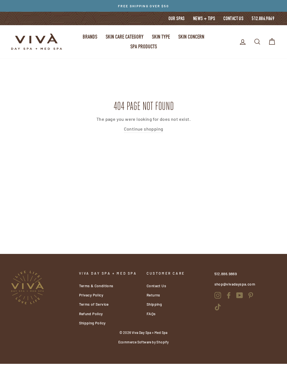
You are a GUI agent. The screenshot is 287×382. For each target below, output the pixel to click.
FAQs (151, 313)
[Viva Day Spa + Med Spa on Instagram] (217, 295)
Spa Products (143, 46)
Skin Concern (191, 37)
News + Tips (204, 18)
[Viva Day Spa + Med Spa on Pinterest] (250, 295)
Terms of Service (94, 304)
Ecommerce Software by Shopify (143, 342)
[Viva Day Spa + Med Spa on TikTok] (217, 306)
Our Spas (176, 18)
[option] (143, 6)
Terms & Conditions (96, 285)
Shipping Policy (92, 322)
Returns (153, 295)
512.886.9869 (263, 18)
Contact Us (233, 18)
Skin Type (161, 37)
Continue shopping (143, 128)
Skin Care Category (125, 37)
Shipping (154, 304)
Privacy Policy (91, 295)
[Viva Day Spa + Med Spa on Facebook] (228, 295)
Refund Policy (91, 313)
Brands (90, 37)
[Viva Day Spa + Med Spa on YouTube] (239, 295)
